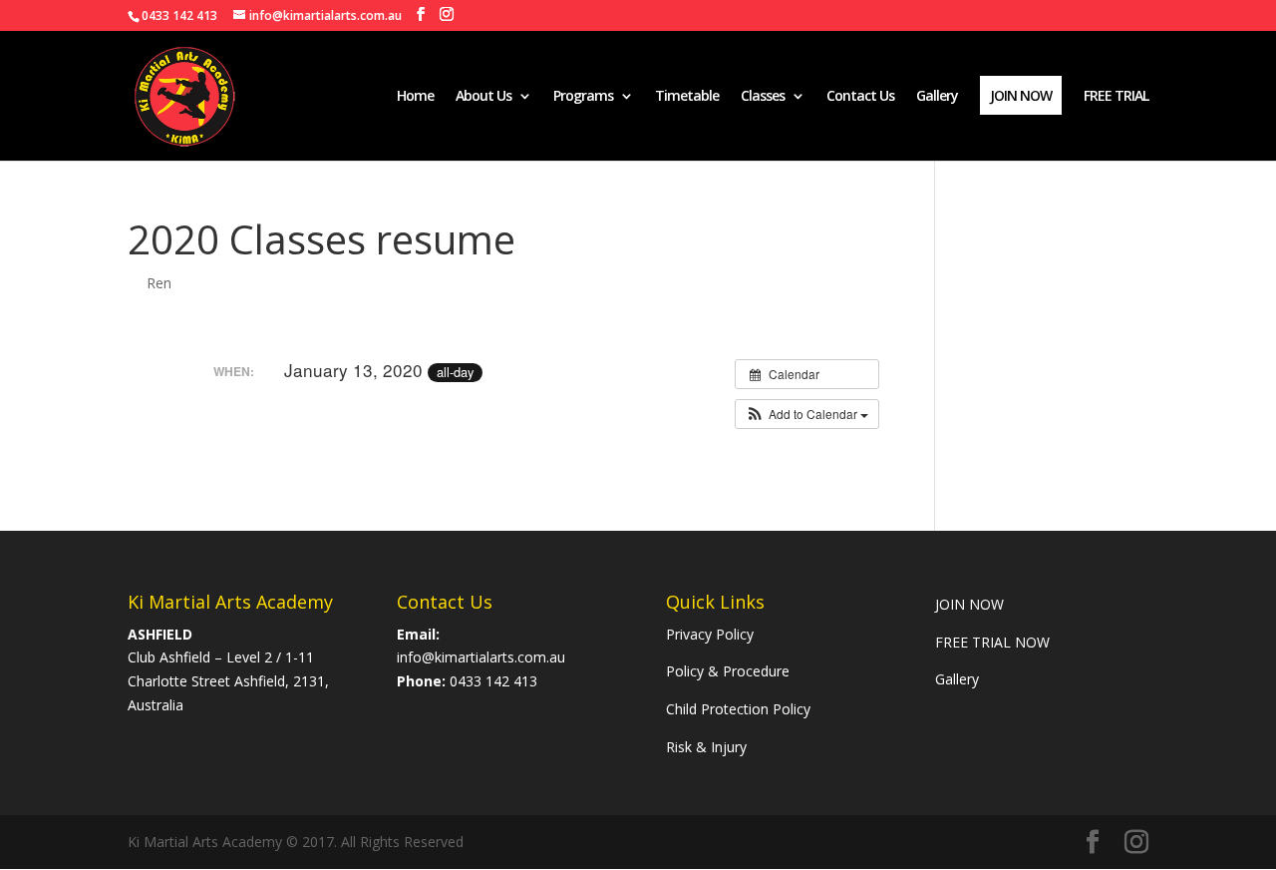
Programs (583, 97)
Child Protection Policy (738, 708)
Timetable (687, 97)
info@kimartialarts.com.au (481, 657)
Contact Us (860, 97)
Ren (159, 282)
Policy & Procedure (728, 670)
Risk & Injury (706, 746)
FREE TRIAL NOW (992, 642)
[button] (807, 414)
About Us (483, 97)
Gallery (937, 97)
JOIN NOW (971, 604)
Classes (763, 97)
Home (415, 97)
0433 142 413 (493, 680)
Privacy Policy (710, 634)
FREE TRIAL (1116, 97)
